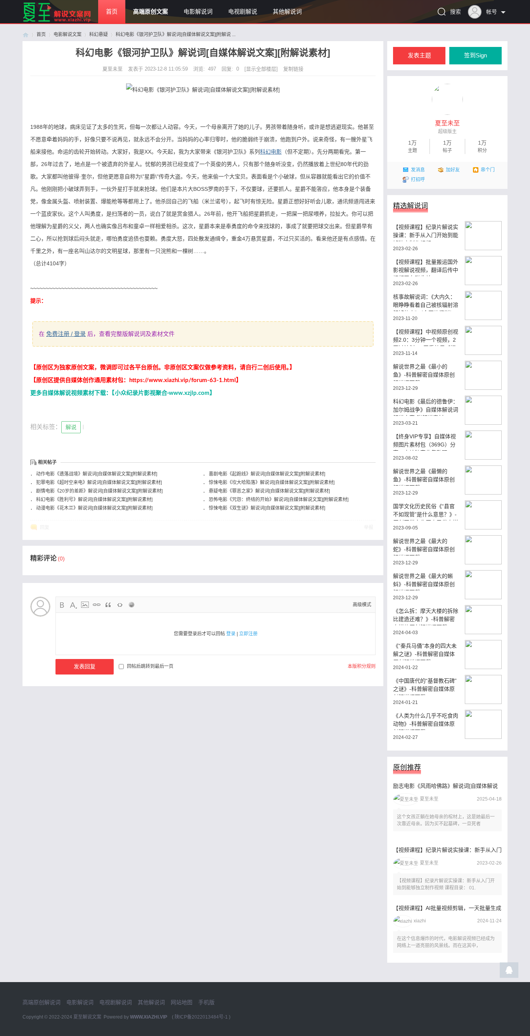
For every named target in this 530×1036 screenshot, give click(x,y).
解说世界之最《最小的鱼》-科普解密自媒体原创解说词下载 (424, 372)
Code (120, 605)
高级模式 (362, 604)
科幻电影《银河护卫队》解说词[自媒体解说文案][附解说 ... (176, 34)
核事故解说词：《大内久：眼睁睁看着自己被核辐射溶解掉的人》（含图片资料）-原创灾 (425, 302)
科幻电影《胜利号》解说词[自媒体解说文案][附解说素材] (94, 499)
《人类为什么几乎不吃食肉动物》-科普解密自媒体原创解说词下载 (425, 721)
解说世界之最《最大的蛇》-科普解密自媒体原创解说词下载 (424, 546)
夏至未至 (113, 69)
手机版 (206, 1002)
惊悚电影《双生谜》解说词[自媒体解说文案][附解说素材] (267, 508)
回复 (44, 527)
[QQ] (509, 972)
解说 (71, 427)
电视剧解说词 (115, 1002)
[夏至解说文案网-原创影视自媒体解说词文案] (66, 21)
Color (73, 605)
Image (85, 605)
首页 (112, 12)
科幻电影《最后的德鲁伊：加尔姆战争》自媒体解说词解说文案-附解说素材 (425, 407)
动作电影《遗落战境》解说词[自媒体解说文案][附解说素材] (96, 474)
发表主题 (419, 55)
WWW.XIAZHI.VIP (148, 1017)
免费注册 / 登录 (66, 333)
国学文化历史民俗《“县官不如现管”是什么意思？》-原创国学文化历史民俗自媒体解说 (425, 512)
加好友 (453, 170)
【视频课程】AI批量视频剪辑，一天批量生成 (447, 908)
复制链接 (293, 69)
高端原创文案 (150, 12)
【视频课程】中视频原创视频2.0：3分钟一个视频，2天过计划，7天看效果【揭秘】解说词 (425, 337)
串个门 (488, 170)
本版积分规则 (362, 666)
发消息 (418, 170)
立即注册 (248, 633)
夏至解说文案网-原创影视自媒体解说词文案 (26, 34)
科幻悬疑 (98, 34)
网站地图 (181, 1002)
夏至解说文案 (87, 1017)
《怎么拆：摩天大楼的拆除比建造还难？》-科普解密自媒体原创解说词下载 (425, 616)
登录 (231, 633)
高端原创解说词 (42, 1002)
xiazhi (420, 921)
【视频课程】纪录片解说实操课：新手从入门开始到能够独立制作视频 (425, 232)
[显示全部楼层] (261, 69)
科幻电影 (271, 152)
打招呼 (418, 179)
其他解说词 (287, 12)
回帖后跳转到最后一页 (150, 666)
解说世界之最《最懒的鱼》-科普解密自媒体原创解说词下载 (424, 477)
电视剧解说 (242, 12)
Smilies (131, 605)
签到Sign (475, 55)
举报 (368, 527)
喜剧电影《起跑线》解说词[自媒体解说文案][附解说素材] (267, 474)
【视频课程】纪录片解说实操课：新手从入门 (447, 850)
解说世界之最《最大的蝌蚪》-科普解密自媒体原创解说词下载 (424, 581)
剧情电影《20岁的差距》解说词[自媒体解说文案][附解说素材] (99, 491)
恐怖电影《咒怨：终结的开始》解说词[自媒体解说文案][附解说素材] (278, 499)
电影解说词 (198, 12)
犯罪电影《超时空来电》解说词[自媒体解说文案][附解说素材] (99, 482)
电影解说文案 (67, 34)
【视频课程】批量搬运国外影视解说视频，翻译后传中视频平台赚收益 (425, 267)
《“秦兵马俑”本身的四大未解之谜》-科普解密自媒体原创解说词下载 (425, 651)
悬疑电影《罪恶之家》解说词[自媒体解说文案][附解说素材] (269, 491)
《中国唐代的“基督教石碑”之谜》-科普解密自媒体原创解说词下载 (425, 686)
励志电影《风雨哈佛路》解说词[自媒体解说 (445, 786)
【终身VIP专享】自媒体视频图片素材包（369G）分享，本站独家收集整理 (424, 442)
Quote (108, 605)
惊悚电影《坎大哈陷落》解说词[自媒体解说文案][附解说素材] (271, 482)
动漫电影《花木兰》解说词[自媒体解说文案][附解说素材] (94, 508)
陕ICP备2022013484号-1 (201, 1017)
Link (96, 605)
